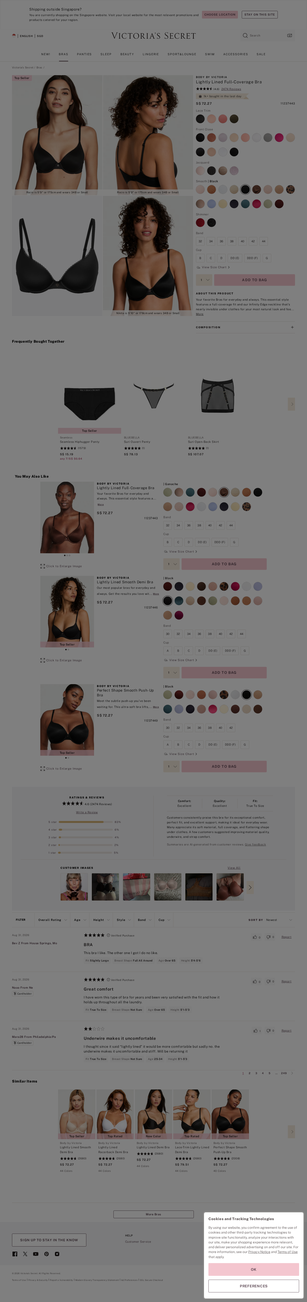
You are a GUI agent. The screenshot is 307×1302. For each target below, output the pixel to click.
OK (254, 1269)
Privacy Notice (259, 1252)
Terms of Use (287, 1252)
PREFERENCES (254, 1286)
